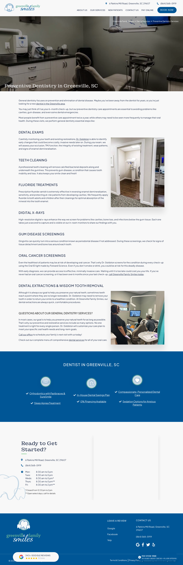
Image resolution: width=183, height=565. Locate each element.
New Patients (115, 10)
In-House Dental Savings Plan (93, 395)
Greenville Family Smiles (123, 21)
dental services (76, 340)
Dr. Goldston (82, 139)
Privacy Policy (135, 560)
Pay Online (147, 10)
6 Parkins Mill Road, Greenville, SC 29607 (129, 3)
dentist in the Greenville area (50, 103)
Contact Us (132, 10)
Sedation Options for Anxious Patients (139, 403)
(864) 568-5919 (168, 3)
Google (111, 528)
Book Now (166, 10)
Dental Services (143, 21)
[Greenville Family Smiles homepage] (22, 10)
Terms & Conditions (118, 560)
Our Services (97, 10)
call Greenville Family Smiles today (126, 274)
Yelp (109, 540)
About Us (82, 10)
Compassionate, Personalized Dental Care (139, 393)
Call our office (26, 334)
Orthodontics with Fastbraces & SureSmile (47, 395)
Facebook (112, 534)
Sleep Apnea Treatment (47, 403)
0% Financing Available (93, 401)
